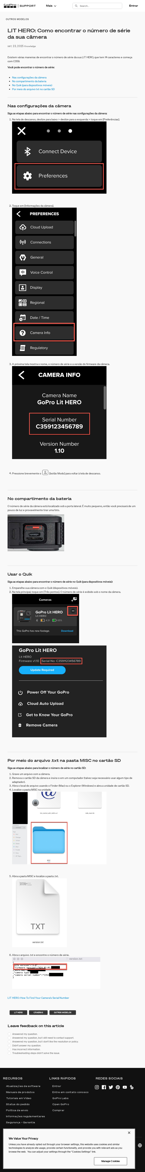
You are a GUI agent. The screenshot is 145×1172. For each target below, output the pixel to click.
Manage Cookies (110, 1161)
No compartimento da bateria (29, 81)
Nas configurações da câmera (29, 77)
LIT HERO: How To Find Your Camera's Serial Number (38, 998)
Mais (49, 5)
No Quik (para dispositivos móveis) (32, 85)
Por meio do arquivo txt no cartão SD (33, 89)
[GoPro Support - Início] (20, 6)
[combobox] (101, 6)
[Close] (129, 1133)
